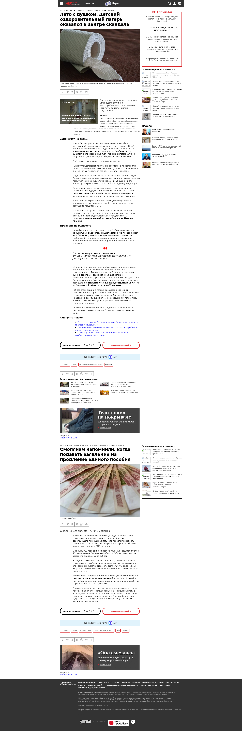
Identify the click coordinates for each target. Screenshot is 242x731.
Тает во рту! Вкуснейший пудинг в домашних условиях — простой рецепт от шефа (166, 100)
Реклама (115, 682)
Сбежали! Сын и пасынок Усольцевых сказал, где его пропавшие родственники (167, 91)
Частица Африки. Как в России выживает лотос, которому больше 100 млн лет (166, 75)
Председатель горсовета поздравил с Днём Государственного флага (162, 59)
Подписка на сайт (95, 685)
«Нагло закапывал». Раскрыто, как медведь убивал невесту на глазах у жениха (167, 83)
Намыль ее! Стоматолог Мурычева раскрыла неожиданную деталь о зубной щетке (166, 452)
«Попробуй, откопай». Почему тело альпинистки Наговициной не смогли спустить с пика (166, 468)
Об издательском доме (87, 682)
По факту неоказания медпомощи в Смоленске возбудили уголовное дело (101, 333)
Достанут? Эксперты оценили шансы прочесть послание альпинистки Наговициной (167, 476)
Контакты (81, 685)
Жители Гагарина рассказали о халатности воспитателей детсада (124, 392)
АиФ (74, 518)
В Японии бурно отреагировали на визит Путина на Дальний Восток (165, 163)
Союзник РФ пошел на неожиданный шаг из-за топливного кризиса (166, 147)
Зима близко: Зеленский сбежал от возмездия (166, 130)
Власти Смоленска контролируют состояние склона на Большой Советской (162, 19)
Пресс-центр (104, 682)
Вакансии (126, 682)
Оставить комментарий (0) (121, 345)
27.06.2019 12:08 (66, 10)
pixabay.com (73, 86)
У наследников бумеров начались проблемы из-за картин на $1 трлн (165, 138)
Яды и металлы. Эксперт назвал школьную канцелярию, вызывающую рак (165, 485)
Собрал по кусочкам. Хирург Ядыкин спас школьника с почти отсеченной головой (167, 460)
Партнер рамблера (99, 721)
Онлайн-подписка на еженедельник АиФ (121, 685)
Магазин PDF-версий (149, 685)
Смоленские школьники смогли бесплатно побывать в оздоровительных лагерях (123, 385)
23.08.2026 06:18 (66, 445)
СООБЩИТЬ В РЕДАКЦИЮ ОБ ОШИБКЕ (91, 688)
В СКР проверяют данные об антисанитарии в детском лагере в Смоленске (84, 385)
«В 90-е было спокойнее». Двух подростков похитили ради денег (166, 492)
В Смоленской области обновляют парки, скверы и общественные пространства (162, 39)
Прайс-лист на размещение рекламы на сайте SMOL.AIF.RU (155, 682)
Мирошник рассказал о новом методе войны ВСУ (164, 155)
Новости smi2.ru (68, 438)
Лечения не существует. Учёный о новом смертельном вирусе (166, 115)
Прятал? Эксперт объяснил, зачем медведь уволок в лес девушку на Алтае (166, 108)
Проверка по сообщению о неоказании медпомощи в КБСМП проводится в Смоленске (84, 401)
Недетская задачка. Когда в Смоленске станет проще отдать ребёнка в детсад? (84, 393)
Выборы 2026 (165, 685)
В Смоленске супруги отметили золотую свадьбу (162, 29)
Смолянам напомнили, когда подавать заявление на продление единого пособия (162, 49)
